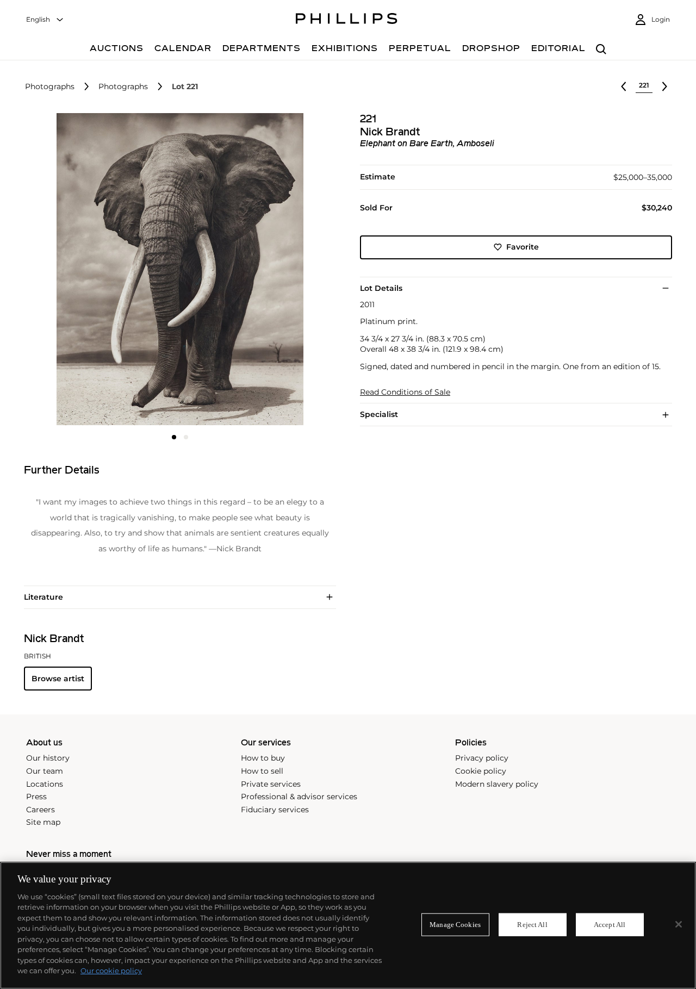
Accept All (609, 924)
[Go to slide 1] (174, 437)
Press (36, 796)
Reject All (532, 924)
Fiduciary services (275, 809)
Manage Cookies (455, 924)
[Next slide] (284, 270)
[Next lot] (664, 86)
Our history (48, 758)
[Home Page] (346, 20)
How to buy (263, 758)
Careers (40, 809)
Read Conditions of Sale (405, 391)
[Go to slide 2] (186, 437)
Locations (44, 784)
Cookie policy (480, 771)
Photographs (49, 86)
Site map (43, 822)
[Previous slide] (76, 270)
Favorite (522, 247)
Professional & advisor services (299, 796)
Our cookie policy (111, 970)
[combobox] (45, 19)
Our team (44, 771)
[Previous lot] (623, 86)
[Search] (601, 50)
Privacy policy (481, 758)
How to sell (262, 771)
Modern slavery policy (496, 784)
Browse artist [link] (58, 678)
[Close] (679, 924)
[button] (176, 269)
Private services (271, 784)
